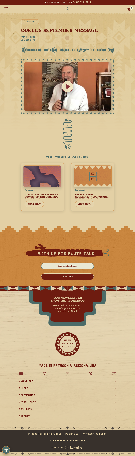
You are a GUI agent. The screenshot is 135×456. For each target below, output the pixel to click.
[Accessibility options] (6, 450)
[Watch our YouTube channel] (21, 374)
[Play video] (67, 86)
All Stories (31, 22)
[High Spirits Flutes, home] (67, 9)
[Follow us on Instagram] (44, 374)
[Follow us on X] (90, 374)
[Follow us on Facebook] (67, 374)
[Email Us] (114, 374)
